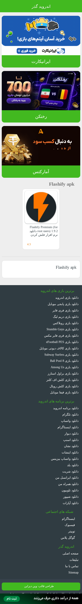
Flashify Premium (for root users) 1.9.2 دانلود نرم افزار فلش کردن (44, 230)
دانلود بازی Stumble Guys (63, 329)
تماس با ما (72, 566)
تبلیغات (74, 559)
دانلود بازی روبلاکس (66, 323)
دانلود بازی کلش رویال (64, 386)
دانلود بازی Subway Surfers (61, 354)
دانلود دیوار (72, 433)
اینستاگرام (69, 519)
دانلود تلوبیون (70, 490)
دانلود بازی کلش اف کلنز (62, 380)
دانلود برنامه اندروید (66, 408)
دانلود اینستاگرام (68, 427)
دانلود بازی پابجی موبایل (63, 304)
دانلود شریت (70, 471)
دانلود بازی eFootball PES (62, 342)
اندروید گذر (41, 6)
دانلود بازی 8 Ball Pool (64, 360)
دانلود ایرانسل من (67, 477)
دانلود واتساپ (70, 421)
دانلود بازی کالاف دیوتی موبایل (59, 348)
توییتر (72, 531)
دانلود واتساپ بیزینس (65, 458)
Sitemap (73, 572)
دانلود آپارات (71, 503)
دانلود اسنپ (71, 440)
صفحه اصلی (71, 553)
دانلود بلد (73, 465)
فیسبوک (70, 525)
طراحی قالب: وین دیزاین (39, 586)
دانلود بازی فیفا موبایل (64, 392)
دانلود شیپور (71, 496)
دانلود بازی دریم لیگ (66, 316)
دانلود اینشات (70, 452)
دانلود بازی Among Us (65, 367)
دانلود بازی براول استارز (63, 373)
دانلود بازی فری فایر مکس (61, 335)
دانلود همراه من (68, 484)
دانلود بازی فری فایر (65, 310)
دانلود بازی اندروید (67, 297)
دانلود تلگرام (70, 414)
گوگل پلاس (68, 537)
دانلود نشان (71, 446)
